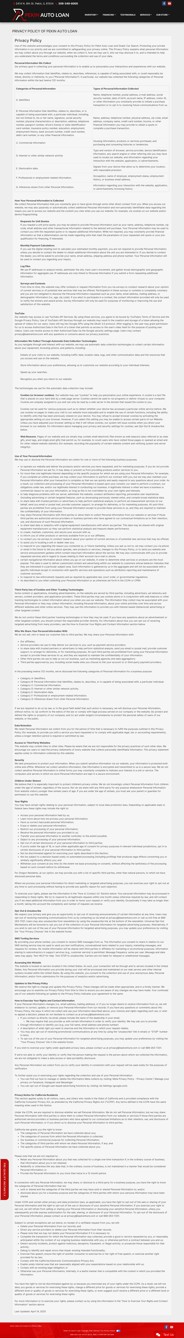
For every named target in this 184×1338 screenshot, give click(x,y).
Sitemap (96, 1331)
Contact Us (27, 1326)
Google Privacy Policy (27, 320)
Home (12, 1326)
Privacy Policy (37, 1326)
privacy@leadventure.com (29, 334)
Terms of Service (151, 316)
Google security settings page (102, 330)
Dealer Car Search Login (72, 1331)
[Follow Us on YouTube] (169, 3)
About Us (18, 1326)
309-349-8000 (68, 3)
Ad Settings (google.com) (113, 1085)
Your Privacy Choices (108, 1331)
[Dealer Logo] (41, 14)
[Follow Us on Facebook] (164, 3)
